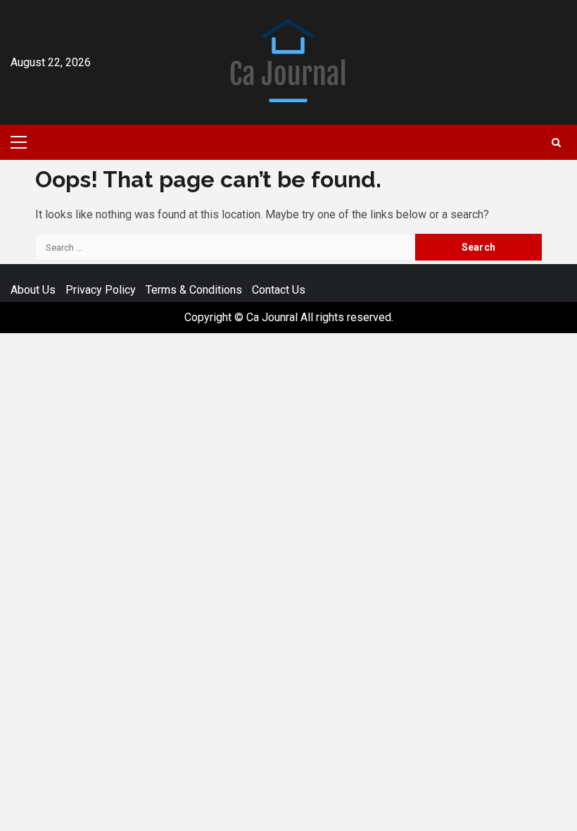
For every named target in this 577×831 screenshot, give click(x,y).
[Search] (556, 142)
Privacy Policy (100, 289)
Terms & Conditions (194, 289)
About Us (33, 289)
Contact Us (278, 289)
